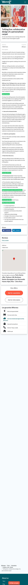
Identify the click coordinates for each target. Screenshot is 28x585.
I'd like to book (14, 583)
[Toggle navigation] (25, 2)
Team (4, 581)
